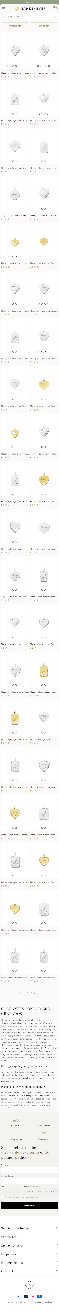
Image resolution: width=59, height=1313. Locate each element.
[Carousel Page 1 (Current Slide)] (8, 66)
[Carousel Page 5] (18, 66)
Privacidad (36, 1302)
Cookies (48, 1302)
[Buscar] (55, 16)
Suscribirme (29, 1205)
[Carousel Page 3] (13, 66)
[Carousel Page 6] (21, 66)
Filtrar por (44, 25)
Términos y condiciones (17, 1302)
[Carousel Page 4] (16, 66)
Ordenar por (15, 25)
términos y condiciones (27, 1197)
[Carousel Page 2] (10, 66)
